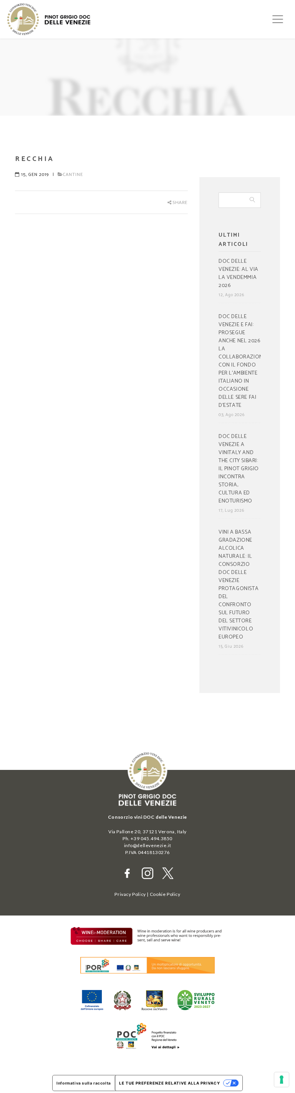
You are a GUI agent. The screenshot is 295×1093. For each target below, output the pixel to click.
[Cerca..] (252, 200)
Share (179, 202)
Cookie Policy (165, 894)
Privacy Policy (130, 894)
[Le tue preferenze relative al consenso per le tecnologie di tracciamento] (281, 1079)
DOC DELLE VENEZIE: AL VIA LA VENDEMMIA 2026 (239, 273)
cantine (73, 174)
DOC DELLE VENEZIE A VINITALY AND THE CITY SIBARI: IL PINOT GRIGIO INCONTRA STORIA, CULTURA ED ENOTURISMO (239, 469)
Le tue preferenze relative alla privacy (169, 1083)
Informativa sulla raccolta (83, 1083)
